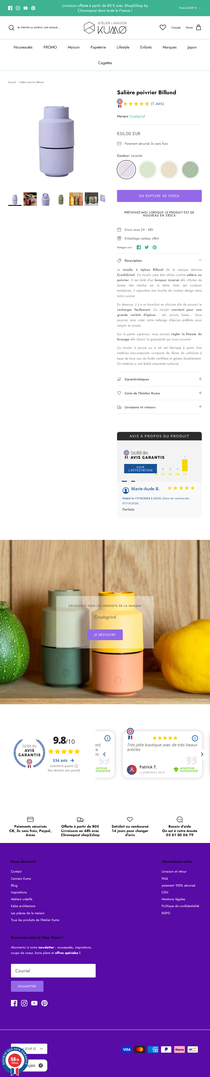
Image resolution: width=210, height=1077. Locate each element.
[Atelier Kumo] (105, 28)
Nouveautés (23, 47)
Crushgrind (137, 116)
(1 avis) (157, 103)
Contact (16, 871)
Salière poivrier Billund (31, 82)
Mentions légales (173, 899)
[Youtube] (26, 8)
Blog (14, 885)
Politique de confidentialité (180, 906)
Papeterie (98, 47)
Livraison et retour (174, 871)
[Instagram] (18, 8)
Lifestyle (123, 47)
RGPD (166, 913)
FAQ (165, 878)
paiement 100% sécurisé (178, 885)
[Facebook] (10, 8)
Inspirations (19, 892)
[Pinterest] (33, 8)
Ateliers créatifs (21, 899)
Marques (170, 47)
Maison (74, 47)
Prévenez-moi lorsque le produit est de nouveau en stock (159, 214)
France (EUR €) (188, 8)
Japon (192, 47)
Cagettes (105, 62)
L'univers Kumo (21, 878)
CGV (165, 892)
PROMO (50, 47)
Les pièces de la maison (28, 913)
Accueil (12, 82)
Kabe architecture (23, 906)
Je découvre (105, 634)
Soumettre (27, 986)
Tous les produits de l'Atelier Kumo (35, 920)
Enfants (146, 47)
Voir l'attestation (141, 468)
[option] (56, 137)
